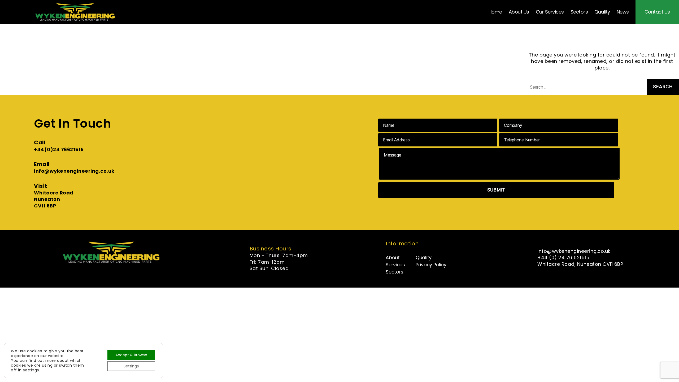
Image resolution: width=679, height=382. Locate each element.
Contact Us (657, 12)
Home (495, 12)
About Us (519, 12)
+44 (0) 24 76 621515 (563, 257)
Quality (602, 12)
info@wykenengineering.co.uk (74, 171)
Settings (131, 366)
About (393, 257)
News (623, 12)
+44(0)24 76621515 (59, 149)
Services (395, 264)
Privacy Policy (431, 264)
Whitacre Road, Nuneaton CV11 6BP (580, 264)
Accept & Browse (131, 355)
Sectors (579, 12)
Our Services (550, 12)
